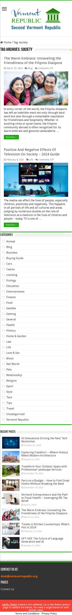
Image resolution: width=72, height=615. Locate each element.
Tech (9, 397)
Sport (9, 386)
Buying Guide (14, 258)
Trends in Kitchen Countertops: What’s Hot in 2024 (45, 526)
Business (11, 252)
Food (9, 302)
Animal (10, 241)
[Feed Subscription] (71, 49)
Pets (9, 369)
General (11, 319)
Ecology (11, 280)
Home (7, 42)
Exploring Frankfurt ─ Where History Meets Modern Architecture (44, 454)
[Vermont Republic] (36, 18)
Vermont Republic (17, 419)
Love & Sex (13, 352)
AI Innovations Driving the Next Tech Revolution (44, 440)
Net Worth (12, 364)
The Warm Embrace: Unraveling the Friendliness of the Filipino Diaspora (44, 511)
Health (10, 325)
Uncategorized (15, 414)
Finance (11, 297)
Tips (9, 403)
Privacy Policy (49, 613)
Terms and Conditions (27, 613)
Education (12, 286)
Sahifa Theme (9, 604)
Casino (10, 269)
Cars (9, 263)
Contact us (7, 589)
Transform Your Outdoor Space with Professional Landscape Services (44, 468)
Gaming (11, 314)
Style (9, 391)
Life (31, 159)
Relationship (14, 375)
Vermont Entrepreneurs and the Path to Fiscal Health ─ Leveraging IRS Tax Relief (44, 498)
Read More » (11, 137)
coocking (11, 275)
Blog (30, 68)
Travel (10, 408)
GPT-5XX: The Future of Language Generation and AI (42, 540)
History (11, 330)
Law (8, 341)
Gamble (11, 308)
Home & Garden (16, 336)
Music (10, 358)
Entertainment (15, 291)
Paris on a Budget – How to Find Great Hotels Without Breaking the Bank (45, 482)
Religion (11, 380)
